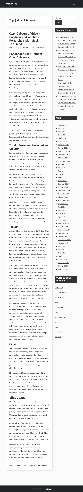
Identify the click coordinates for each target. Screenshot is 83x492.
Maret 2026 (62, 141)
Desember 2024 (64, 190)
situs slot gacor (61, 317)
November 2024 (64, 194)
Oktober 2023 (63, 236)
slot (56, 322)
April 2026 (62, 138)
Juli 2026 (61, 128)
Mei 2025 (61, 174)
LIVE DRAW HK (61, 292)
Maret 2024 (62, 220)
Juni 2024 (61, 210)
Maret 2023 (62, 259)
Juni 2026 (61, 131)
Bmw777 (58, 302)
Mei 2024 (61, 213)
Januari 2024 (63, 226)
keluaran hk (59, 297)
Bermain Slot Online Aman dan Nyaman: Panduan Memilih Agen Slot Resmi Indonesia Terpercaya (67, 57)
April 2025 (62, 177)
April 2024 (62, 217)
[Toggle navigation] (74, 4)
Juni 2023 (61, 249)
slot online (59, 307)
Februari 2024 (63, 223)
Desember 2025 (64, 151)
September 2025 (64, 161)
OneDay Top (12, 4)
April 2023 (62, 256)
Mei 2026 (61, 135)
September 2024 (64, 200)
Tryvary (49, 489)
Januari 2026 (63, 148)
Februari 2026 (63, 145)
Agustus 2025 (63, 164)
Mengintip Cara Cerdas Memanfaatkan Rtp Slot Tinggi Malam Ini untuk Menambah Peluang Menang (67, 102)
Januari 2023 (63, 266)
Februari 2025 (63, 184)
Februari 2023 (63, 263)
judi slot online (15, 153)
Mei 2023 (61, 253)
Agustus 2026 (63, 125)
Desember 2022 (64, 269)
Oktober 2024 (63, 197)
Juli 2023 (61, 246)
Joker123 (58, 312)
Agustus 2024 (63, 204)
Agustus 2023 (63, 243)
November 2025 (64, 154)
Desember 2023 (64, 230)
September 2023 (64, 240)
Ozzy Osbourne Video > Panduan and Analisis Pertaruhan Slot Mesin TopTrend (24, 39)
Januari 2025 (63, 187)
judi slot (58, 337)
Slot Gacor (59, 288)
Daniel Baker (39, 47)
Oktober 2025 (63, 158)
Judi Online (21, 465)
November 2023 (64, 233)
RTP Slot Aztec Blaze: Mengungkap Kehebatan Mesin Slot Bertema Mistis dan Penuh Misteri (67, 73)
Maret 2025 (62, 181)
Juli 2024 (61, 207)
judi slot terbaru (40, 465)
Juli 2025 (61, 167)
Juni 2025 (61, 171)
